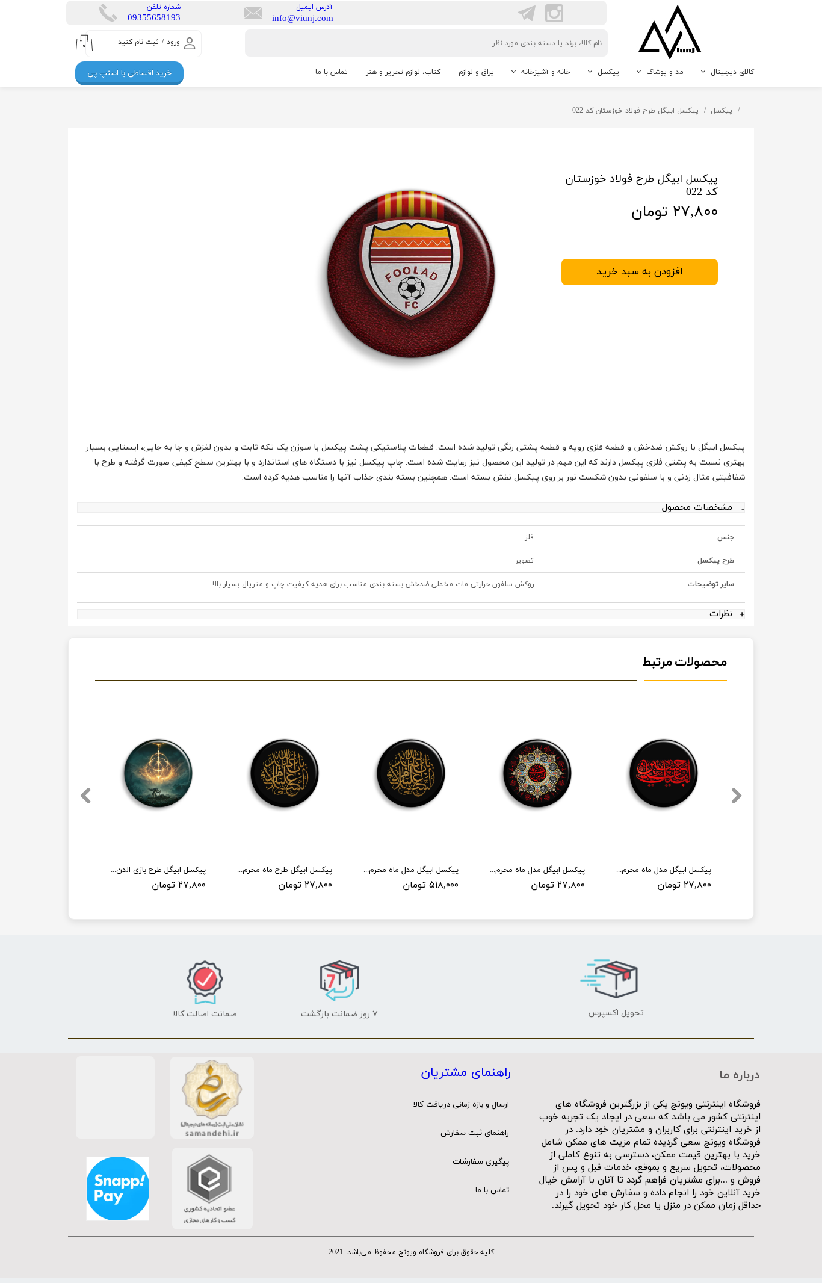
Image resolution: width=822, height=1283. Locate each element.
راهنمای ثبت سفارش (474, 1133)
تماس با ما (331, 72)
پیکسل (608, 72)
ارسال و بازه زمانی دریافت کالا (461, 1104)
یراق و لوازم (476, 72)
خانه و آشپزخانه (545, 72)
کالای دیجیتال (732, 72)
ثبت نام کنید (138, 42)
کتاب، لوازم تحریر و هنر (403, 72)
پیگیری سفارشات (481, 1162)
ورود (173, 42)
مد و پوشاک (665, 72)
